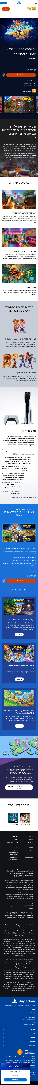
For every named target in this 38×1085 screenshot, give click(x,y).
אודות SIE (33, 1012)
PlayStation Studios (30, 1017)
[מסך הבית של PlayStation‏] (19, 3)
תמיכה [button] (33, 1037)
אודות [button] (33, 1010)
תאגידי (33, 1022)
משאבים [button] (32, 1041)
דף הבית (33, 1005)
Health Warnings (28, 905)
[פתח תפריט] (36, 3)
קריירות (33, 1015)
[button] (19, 104)
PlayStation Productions (29, 1019)
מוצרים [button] (33, 1029)
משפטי (33, 1075)
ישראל (30, 1072)
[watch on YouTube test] (29, 111)
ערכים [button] (33, 1033)
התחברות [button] (32, 1045)
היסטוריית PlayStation (29, 1024)
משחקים (27, 1005)
